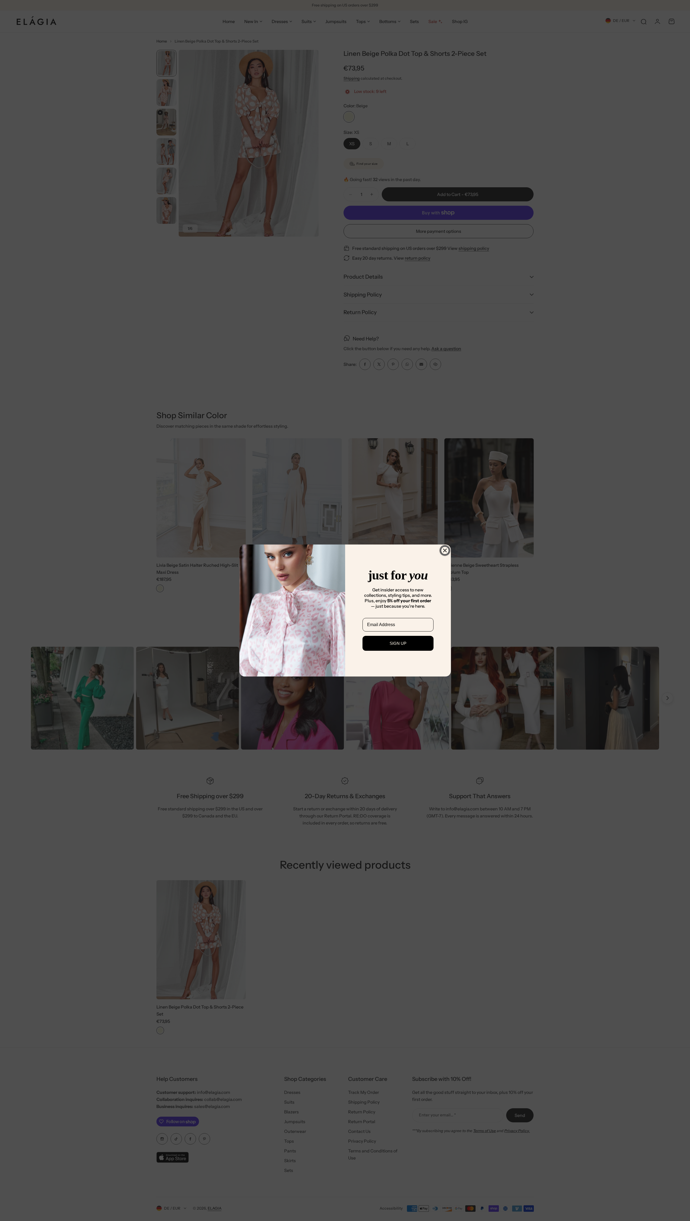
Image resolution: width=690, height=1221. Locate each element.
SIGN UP (398, 643)
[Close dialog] (445, 550)
